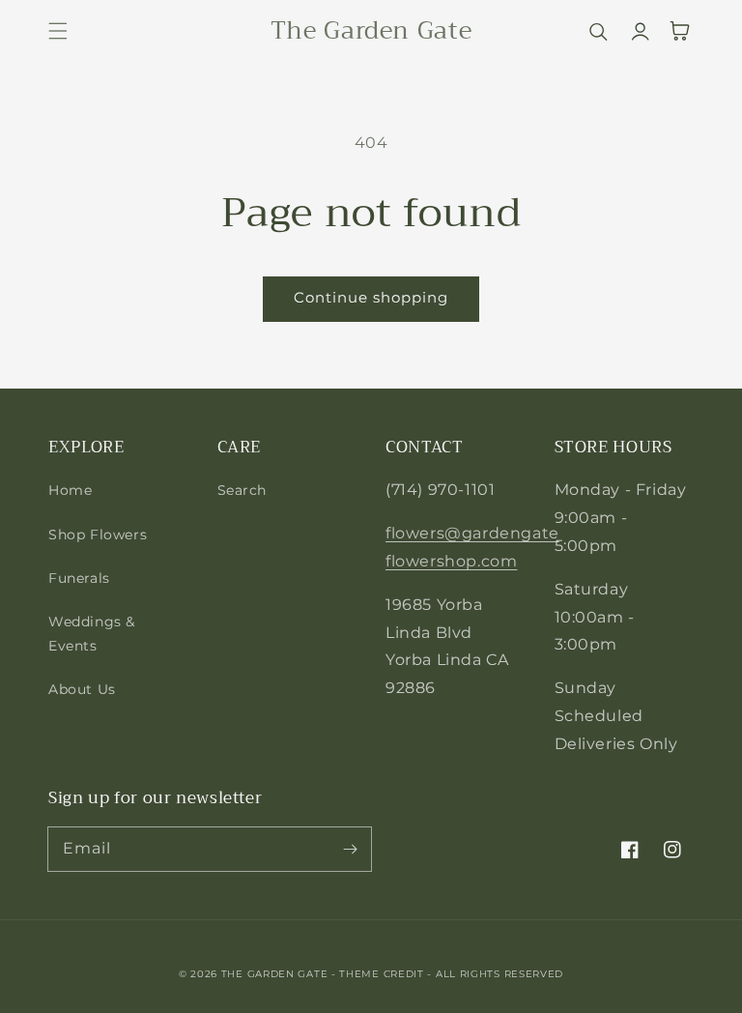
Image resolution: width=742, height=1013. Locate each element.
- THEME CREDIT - (383, 974)
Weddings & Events (91, 633)
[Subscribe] (349, 848)
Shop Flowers (97, 534)
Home (70, 490)
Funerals (79, 578)
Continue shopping (371, 297)
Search (242, 490)
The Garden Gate (274, 974)
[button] (58, 31)
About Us (82, 689)
